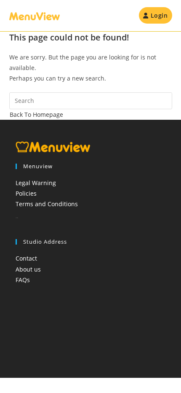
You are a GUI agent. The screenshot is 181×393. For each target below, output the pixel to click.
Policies (26, 193)
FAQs (23, 280)
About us (28, 269)
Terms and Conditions (47, 204)
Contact (26, 258)
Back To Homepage (36, 114)
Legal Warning (36, 183)
